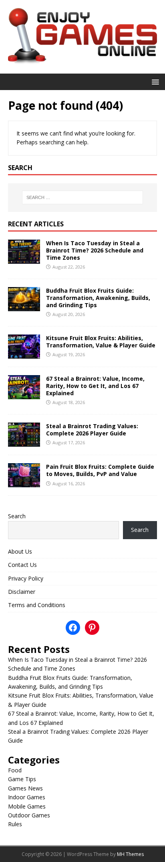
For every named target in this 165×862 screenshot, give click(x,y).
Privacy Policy (25, 578)
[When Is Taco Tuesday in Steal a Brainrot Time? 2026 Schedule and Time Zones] (24, 259)
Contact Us (22, 565)
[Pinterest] (92, 627)
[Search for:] (83, 197)
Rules (15, 824)
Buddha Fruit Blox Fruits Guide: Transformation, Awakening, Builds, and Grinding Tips (98, 298)
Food (15, 770)
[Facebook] (73, 627)
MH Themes (130, 854)
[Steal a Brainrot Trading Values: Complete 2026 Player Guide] (24, 442)
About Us (20, 551)
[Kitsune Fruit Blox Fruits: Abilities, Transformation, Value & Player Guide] (24, 354)
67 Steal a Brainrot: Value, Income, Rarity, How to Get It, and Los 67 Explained (95, 386)
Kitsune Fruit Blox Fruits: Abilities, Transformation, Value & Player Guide (100, 341)
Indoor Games (26, 797)
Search (17, 516)
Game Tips (22, 779)
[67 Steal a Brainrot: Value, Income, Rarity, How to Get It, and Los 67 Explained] (24, 394)
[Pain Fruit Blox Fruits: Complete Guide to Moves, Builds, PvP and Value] (24, 482)
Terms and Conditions (36, 605)
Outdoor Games (29, 815)
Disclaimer (21, 591)
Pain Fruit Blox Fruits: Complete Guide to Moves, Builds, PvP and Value (100, 470)
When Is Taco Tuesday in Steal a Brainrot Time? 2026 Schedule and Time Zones (94, 250)
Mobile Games (27, 806)
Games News (25, 788)
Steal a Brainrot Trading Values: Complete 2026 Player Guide (92, 429)
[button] (154, 81)
